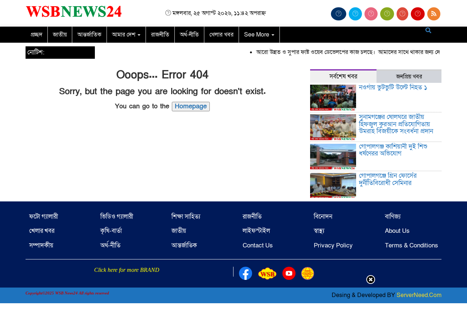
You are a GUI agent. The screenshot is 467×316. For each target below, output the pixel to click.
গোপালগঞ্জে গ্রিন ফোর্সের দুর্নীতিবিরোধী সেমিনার (388, 179)
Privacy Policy (333, 245)
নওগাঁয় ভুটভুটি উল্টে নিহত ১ (393, 87)
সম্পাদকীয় (41, 245)
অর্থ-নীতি (189, 35)
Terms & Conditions (411, 245)
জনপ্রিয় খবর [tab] (409, 77)
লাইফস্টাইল (256, 231)
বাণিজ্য (393, 216)
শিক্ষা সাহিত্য (185, 216)
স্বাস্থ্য (319, 231)
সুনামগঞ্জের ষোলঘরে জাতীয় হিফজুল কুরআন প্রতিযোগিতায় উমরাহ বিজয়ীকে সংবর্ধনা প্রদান (396, 124)
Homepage (191, 106)
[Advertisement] (233, 298)
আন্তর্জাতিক (89, 35)
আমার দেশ (124, 35)
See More (257, 35)
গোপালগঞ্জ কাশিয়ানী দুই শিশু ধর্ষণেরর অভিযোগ (393, 150)
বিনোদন (323, 216)
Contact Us (258, 245)
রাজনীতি (160, 35)
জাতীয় (60, 35)
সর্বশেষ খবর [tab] (343, 76)
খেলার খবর (221, 35)
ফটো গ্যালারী (43, 216)
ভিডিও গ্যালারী (116, 216)
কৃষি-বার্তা (111, 231)
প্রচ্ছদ (36, 35)
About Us (397, 231)
